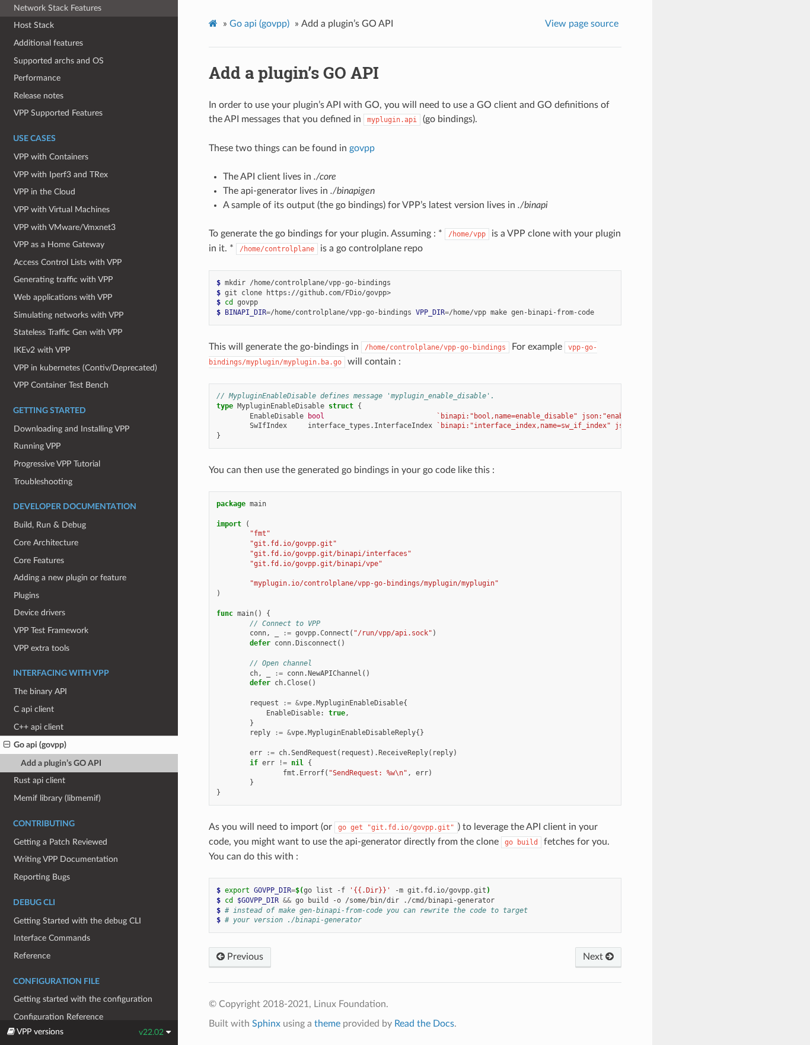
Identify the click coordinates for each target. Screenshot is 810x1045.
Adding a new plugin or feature (70, 577)
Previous (244, 956)
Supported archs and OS (59, 60)
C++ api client (38, 727)
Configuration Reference (58, 1016)
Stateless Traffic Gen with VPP (68, 332)
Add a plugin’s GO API (61, 763)
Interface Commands (52, 938)
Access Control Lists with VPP (68, 262)
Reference (32, 955)
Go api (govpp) (40, 744)
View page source (581, 23)
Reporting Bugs (42, 877)
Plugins (26, 595)
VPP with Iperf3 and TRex (61, 174)
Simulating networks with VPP (68, 315)
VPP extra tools (41, 648)
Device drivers (39, 612)
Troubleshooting (43, 481)
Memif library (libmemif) (57, 798)
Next (594, 956)
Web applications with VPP (63, 297)
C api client (34, 709)
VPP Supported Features (58, 112)
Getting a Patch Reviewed (60, 842)
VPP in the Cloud (44, 191)
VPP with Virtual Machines (62, 209)
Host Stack (34, 25)
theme (327, 1023)
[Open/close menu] (7, 745)
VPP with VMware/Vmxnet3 (65, 227)
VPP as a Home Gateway (59, 244)
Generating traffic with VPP (63, 279)
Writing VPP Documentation (66, 859)
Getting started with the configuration (83, 999)
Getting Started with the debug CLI (77, 920)
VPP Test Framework (51, 630)
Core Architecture (46, 542)
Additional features (48, 43)
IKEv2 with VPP (42, 350)
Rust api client (39, 780)
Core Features (39, 560)
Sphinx (266, 1023)
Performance (37, 77)
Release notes (38, 95)
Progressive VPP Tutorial (57, 463)
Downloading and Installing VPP (71, 428)
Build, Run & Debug (50, 524)
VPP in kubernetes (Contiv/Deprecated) (85, 367)
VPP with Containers (51, 156)
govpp (362, 148)
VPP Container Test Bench (61, 385)
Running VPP (37, 446)
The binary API (40, 691)
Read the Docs (424, 1023)
